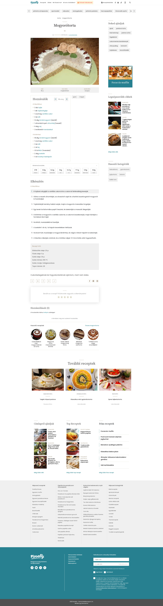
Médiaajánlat (72, 563)
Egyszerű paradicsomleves (40, 498)
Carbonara (35, 532)
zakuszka (66, 11)
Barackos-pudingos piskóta (111, 445)
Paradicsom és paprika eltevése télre (69, 494)
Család (124, 117)
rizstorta (122, 174)
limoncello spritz (121, 11)
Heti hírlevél (109, 572)
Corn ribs (86, 511)
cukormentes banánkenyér (119, 41)
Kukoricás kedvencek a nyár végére (93, 486)
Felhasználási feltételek (75, 555)
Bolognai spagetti (37, 517)
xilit (39, 117)
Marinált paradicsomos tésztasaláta (68, 517)
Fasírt (34, 507)
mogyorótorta (67, 18)
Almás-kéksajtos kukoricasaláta (92, 531)
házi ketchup (114, 33)
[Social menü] (118, 2)
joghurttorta (113, 174)
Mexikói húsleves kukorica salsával (93, 528)
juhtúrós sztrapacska (40, 11)
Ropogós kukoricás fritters (91, 493)
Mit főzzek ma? (57, 2)
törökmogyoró (45, 120)
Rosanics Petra (48, 404)
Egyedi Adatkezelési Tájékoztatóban (106, 588)
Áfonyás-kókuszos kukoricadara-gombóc (114, 458)
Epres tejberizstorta (115, 399)
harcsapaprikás (106, 11)
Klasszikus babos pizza (109, 451)
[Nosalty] (34, 2)
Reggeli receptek (114, 529)
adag (62, 99)
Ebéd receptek (113, 489)
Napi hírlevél (99, 572)
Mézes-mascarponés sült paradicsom (65, 498)
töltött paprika (85, 429)
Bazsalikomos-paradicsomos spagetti (66, 510)
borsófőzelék (124, 50)
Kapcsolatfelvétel (73, 559)
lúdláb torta (113, 179)
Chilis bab (35, 514)
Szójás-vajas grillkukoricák (90, 499)
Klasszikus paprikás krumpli (65, 525)
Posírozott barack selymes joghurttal (111, 438)
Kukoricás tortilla (88, 522)
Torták (111, 517)
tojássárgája (42, 111)
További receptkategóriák (116, 532)
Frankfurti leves (36, 489)
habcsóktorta (113, 169)
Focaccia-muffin (107, 431)
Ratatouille (61, 541)
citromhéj (51, 123)
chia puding (114, 46)
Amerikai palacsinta (38, 529)
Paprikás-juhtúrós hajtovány (66, 534)
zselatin (42, 153)
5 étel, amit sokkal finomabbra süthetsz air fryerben (52, 435)
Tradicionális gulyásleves (84, 446)
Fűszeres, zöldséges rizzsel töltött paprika (67, 521)
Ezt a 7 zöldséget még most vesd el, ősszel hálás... (54, 446)
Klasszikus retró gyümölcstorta (81, 399)
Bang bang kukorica (89, 496)
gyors (74, 97)
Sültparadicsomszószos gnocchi (67, 514)
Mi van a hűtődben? (69, 2)
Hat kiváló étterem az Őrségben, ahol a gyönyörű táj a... (54, 461)
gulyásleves (84, 443)
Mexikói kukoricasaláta (89, 534)
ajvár (111, 28)
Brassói (34, 523)
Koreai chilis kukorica (89, 505)
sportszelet (55, 11)
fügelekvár (113, 37)
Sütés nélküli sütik (114, 501)
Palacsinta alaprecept (84, 461)
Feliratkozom (123, 564)
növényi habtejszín (45, 157)
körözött (124, 46)
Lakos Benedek (81, 404)
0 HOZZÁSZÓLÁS (73, 35)
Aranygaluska (36, 495)
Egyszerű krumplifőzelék (39, 501)
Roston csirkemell (37, 526)
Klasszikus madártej (38, 504)
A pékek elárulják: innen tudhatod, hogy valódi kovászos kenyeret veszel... (127, 141)
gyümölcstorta (124, 169)
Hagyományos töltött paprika (85, 432)
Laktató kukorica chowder (90, 508)
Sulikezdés (125, 102)
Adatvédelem (72, 557)
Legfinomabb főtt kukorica (91, 490)
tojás (40, 107)
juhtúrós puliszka (91, 11)
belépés (46, 312)
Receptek (43, 2)
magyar (81, 97)
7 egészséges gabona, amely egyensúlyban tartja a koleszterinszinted (127, 124)
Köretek (111, 526)
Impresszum (71, 561)
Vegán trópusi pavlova (48, 399)
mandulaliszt (48, 129)
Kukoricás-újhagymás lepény (92, 519)
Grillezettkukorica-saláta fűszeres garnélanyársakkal (93, 515)
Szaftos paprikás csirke (64, 528)
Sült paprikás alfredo (64, 531)
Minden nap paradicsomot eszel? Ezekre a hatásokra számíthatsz (126, 109)
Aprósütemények (114, 492)
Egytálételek (112, 510)
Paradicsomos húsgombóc (40, 520)
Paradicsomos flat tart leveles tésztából (67, 506)
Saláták (111, 523)
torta (59, 18)
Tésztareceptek (113, 520)
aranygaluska (77, 11)
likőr (40, 150)
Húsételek (112, 507)
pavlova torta (121, 28)
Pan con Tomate (63, 491)
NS (65, 31)
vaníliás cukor (47, 114)
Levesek (111, 514)
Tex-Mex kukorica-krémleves (92, 502)
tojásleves (113, 50)
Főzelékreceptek (113, 504)
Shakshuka (61, 538)
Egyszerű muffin (37, 492)
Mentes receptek (114, 498)
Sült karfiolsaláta (107, 465)
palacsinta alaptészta (83, 457)
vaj (40, 126)
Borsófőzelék (36, 510)
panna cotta (126, 33)
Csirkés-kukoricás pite (89, 525)
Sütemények (112, 495)
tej (38, 147)
